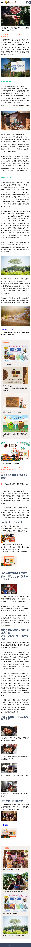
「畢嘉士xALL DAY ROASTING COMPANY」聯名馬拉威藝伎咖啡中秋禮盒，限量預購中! (15, 388)
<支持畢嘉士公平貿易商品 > (9, 330)
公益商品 (5, 36)
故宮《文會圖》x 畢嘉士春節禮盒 (12, 412)
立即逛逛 (4, 825)
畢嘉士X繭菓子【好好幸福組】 (11, 364)
